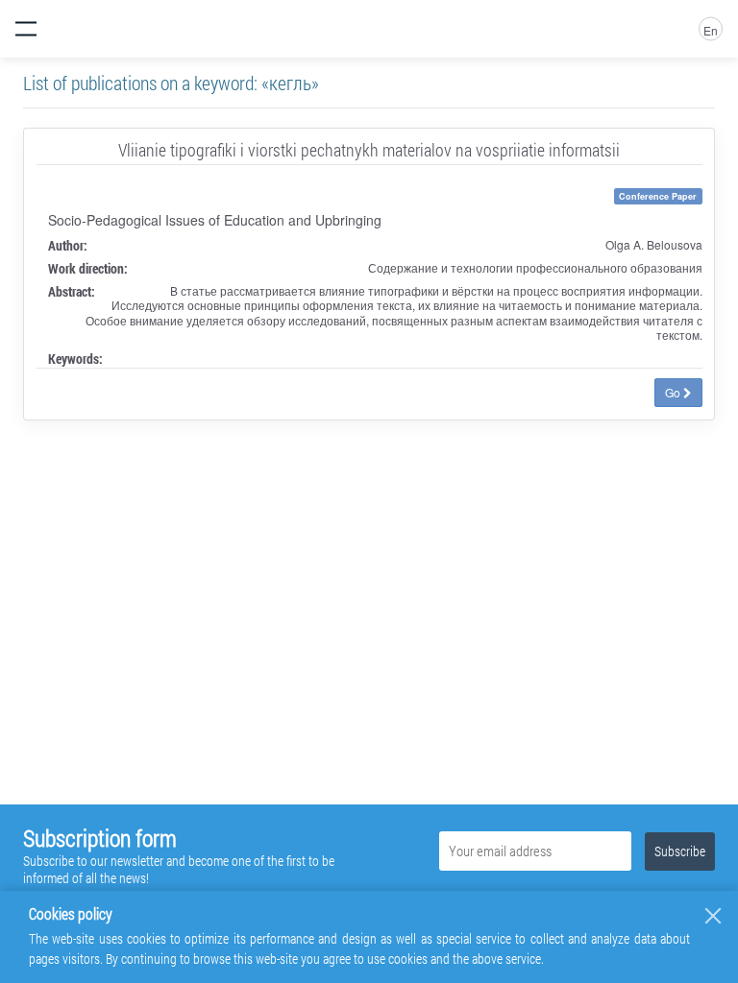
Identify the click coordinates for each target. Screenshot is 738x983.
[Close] (713, 915)
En (710, 30)
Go (674, 392)
